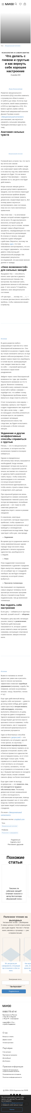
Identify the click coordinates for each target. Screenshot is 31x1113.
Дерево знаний (7, 1039)
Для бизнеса (6, 1061)
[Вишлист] (20, 4)
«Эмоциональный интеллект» (12, 117)
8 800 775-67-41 (10, 1012)
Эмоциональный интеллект (15, 153)
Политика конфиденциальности (12, 1077)
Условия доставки (8, 1042)
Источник (4, 338)
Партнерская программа (10, 1055)
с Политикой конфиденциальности (12, 1103)
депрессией (16, 737)
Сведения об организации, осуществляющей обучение (11, 1070)
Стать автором (7, 1052)
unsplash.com (19, 819)
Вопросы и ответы (8, 1036)
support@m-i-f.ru (8, 1022)
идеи (12, 244)
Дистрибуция (7, 1058)
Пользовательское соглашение (12, 1074)
